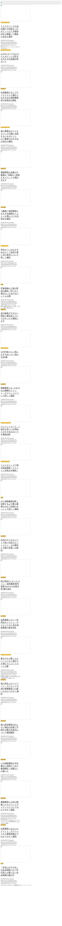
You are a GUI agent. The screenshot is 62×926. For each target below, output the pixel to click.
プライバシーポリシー (7, 885)
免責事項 (16, 885)
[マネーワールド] (5, 2)
